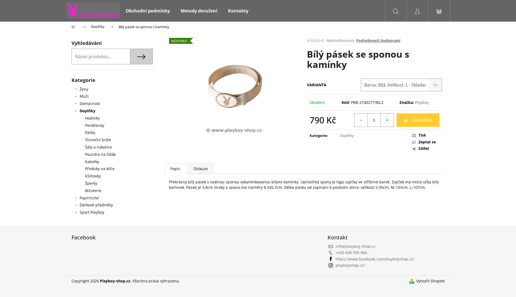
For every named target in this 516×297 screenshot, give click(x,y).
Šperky (91, 183)
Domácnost (90, 103)
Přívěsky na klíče (100, 168)
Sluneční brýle (98, 139)
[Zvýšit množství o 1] (387, 120)
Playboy (422, 102)
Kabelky (92, 161)
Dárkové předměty (96, 204)
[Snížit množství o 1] (361, 120)
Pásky (90, 132)
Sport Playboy (92, 212)
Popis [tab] (175, 168)
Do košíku (421, 120)
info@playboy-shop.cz (355, 246)
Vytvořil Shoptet (430, 280)
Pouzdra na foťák (100, 154)
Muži (84, 96)
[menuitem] (147, 11)
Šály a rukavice (98, 147)
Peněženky (94, 125)
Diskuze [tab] (201, 168)
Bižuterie (93, 190)
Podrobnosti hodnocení (378, 40)
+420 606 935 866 (351, 252)
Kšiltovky (93, 176)
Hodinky (92, 118)
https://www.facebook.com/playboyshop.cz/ (375, 259)
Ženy (84, 89)
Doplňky (87, 110)
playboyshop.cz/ (350, 265)
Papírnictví (89, 197)
